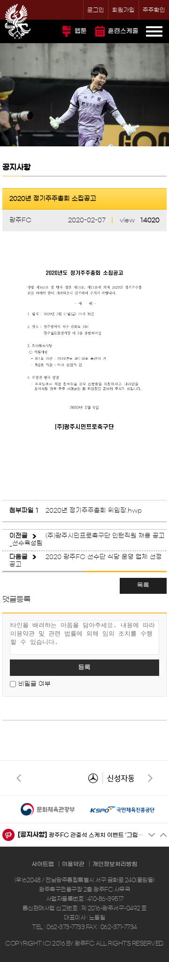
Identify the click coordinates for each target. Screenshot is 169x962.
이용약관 (73, 864)
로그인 (95, 10)
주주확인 (154, 10)
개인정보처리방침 (115, 864)
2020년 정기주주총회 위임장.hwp (94, 511)
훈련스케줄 (123, 31)
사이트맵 (42, 864)
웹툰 (81, 31)
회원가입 (123, 10)
